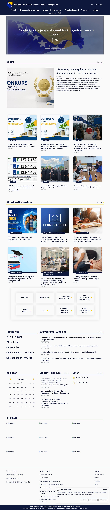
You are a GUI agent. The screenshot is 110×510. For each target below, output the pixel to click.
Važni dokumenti (72, 10)
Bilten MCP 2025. (82, 377)
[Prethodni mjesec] (10, 379)
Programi (85, 10)
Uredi (13, 10)
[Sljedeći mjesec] (34, 379)
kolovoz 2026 (22, 379)
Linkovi (96, 10)
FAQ (59, 13)
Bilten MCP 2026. (82, 383)
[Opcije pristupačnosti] (101, 5)
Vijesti (45, 10)
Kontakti (52, 13)
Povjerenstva (55, 10)
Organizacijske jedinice (29, 10)
